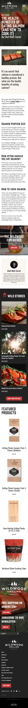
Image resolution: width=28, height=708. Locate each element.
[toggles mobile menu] (23, 6)
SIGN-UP (5, 627)
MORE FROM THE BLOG (14, 399)
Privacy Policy (4, 695)
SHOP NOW (14, 248)
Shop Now (6, 685)
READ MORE (5, 329)
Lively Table (15, 101)
